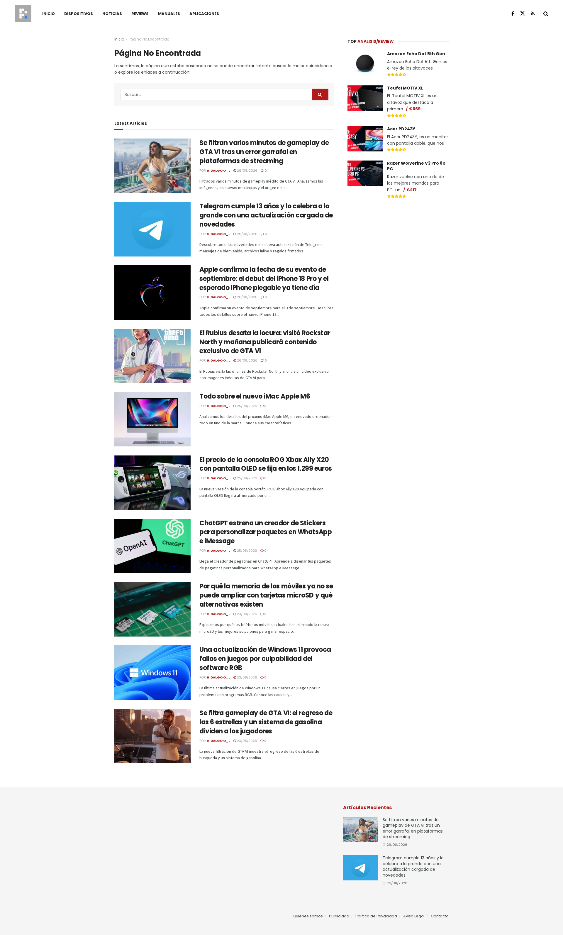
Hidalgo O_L (218, 170)
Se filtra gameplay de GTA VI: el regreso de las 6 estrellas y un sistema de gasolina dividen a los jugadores (265, 722)
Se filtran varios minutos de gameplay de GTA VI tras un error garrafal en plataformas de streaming (264, 152)
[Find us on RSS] (533, 13)
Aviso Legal (414, 916)
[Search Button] (545, 13)
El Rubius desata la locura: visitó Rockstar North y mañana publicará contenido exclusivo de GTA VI (264, 342)
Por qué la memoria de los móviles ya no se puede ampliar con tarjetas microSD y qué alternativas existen (266, 595)
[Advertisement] (398, 248)
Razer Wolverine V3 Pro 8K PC (416, 166)
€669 (414, 109)
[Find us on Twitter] (522, 13)
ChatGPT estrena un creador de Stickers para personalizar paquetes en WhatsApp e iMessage (265, 532)
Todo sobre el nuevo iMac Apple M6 (254, 396)
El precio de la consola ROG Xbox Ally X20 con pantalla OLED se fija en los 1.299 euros (265, 464)
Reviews (140, 13)
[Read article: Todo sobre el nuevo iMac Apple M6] (152, 419)
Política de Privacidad (376, 916)
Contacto (440, 916)
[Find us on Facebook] (512, 13)
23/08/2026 (246, 614)
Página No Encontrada (149, 39)
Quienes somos (308, 916)
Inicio (48, 13)
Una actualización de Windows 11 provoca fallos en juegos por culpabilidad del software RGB (265, 658)
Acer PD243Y (401, 129)
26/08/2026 (246, 170)
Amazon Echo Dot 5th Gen (416, 54)
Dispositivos (78, 13)
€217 (411, 190)
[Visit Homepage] (23, 13)
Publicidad (339, 916)
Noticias (112, 13)
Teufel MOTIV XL (405, 88)
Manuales (169, 13)
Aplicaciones (204, 13)
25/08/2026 (246, 406)
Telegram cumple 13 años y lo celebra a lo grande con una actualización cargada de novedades (266, 215)
